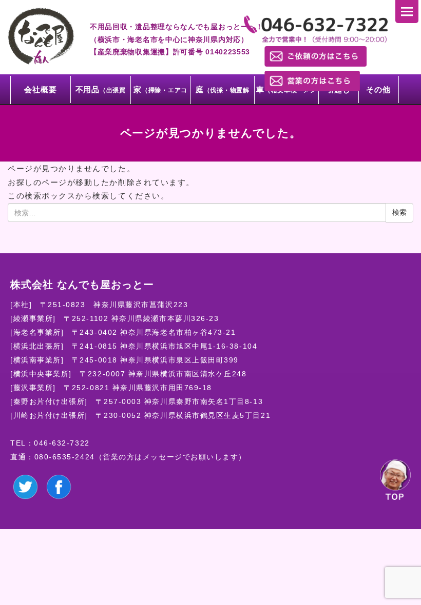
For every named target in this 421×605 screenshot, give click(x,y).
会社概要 (40, 89)
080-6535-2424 (64, 457)
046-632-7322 (61, 443)
